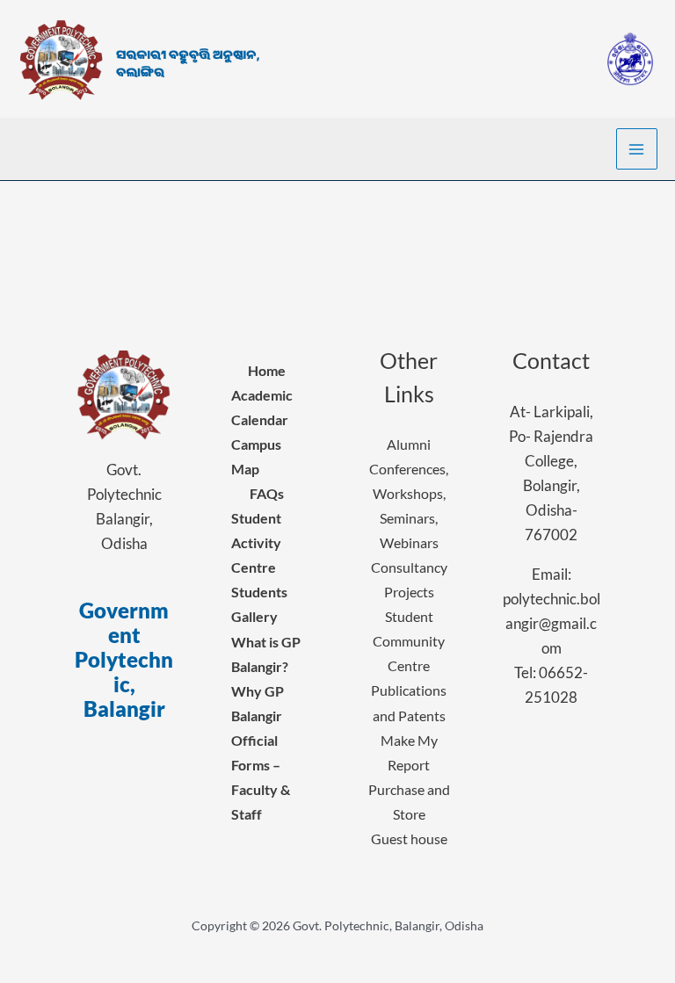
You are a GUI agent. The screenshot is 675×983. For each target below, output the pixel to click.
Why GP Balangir (257, 703)
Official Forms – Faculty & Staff (260, 777)
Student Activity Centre (256, 542)
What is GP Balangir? (266, 654)
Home (267, 370)
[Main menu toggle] (637, 149)
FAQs (267, 493)
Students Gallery (259, 604)
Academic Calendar (262, 407)
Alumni (409, 444)
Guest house (409, 838)
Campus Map (256, 456)
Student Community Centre (409, 641)
